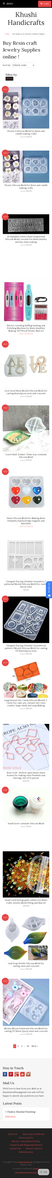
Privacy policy (26, 1138)
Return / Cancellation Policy (26, 1141)
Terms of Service (34, 1148)
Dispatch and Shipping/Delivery (26, 1145)
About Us (12, 1134)
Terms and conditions (33, 1134)
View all (9, 79)
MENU (9, 3)
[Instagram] (28, 1074)
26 (28, 1046)
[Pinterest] (11, 1074)
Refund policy (26, 1152)
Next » (35, 1046)
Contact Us (15, 1148)
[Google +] (16, 1074)
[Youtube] (22, 1074)
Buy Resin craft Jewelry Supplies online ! (28, 34)
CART (46, 3)
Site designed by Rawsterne (26, 1172)
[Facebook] (5, 1074)
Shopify (36, 1169)
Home (7, 34)
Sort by (6, 65)
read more (10, 1116)
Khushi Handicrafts (26, 18)
